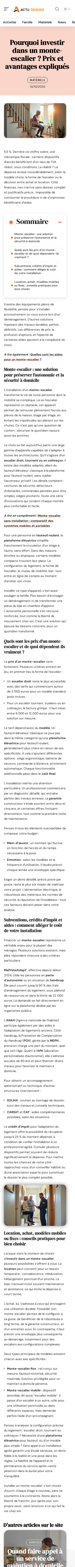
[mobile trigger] (7, 9)
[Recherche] (57, 9)
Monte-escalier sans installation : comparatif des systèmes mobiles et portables (32, 521)
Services (35, 1542)
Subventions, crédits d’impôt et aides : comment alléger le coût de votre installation (35, 269)
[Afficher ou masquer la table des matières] (54, 222)
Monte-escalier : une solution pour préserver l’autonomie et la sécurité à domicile (35, 237)
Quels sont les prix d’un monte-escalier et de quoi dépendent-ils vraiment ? (36, 253)
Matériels (37, 80)
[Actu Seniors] (29, 9)
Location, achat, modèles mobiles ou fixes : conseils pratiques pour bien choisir (36, 285)
